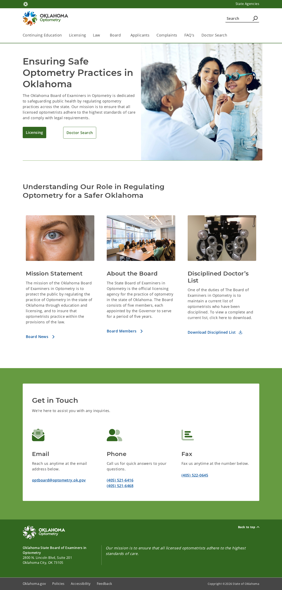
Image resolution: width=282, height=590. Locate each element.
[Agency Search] (255, 18)
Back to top (246, 527)
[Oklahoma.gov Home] (25, 4)
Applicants (139, 35)
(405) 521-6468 (120, 485)
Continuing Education (42, 35)
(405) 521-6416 (120, 480)
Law (96, 35)
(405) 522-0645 (194, 475)
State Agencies (247, 3)
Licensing (77, 35)
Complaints (166, 35)
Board (115, 35)
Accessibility (81, 583)
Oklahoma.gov (34, 583)
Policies (58, 583)
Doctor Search (214, 35)
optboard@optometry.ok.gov (59, 480)
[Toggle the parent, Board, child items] (122, 35)
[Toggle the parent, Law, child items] (101, 35)
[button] (34, 132)
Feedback (104, 583)
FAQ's (189, 35)
